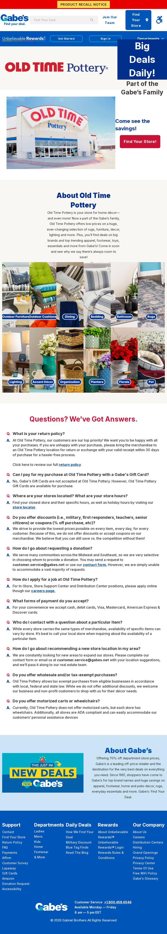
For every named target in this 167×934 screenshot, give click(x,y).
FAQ (5, 847)
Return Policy (12, 842)
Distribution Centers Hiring (148, 844)
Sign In (105, 38)
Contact (8, 832)
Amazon (8, 878)
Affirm (6, 858)
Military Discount (79, 842)
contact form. (95, 564)
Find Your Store (136, 20)
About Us (140, 832)
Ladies (39, 831)
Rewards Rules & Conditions (111, 855)
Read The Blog (77, 852)
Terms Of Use (143, 868)
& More (39, 857)
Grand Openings (145, 852)
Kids (37, 842)
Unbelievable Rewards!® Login (111, 844)
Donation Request (16, 883)
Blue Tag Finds (77, 847)
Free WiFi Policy (145, 873)
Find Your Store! (140, 141)
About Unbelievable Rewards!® (113, 834)
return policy (70, 464)
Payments (9, 852)
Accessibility (11, 889)
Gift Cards (9, 873)
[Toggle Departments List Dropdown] (163, 38)
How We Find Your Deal (80, 834)
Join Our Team (109, 20)
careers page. (43, 591)
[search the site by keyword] (91, 20)
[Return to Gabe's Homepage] (15, 20)
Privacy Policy (143, 858)
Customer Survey (15, 863)
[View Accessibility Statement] (159, 20)
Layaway (9, 868)
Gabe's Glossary (145, 878)
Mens (38, 836)
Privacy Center (144, 863)
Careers (139, 837)
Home (38, 847)
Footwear (41, 852)
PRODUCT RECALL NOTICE (83, 4)
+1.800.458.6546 (118, 902)
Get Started (66, 38)
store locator (24, 507)
